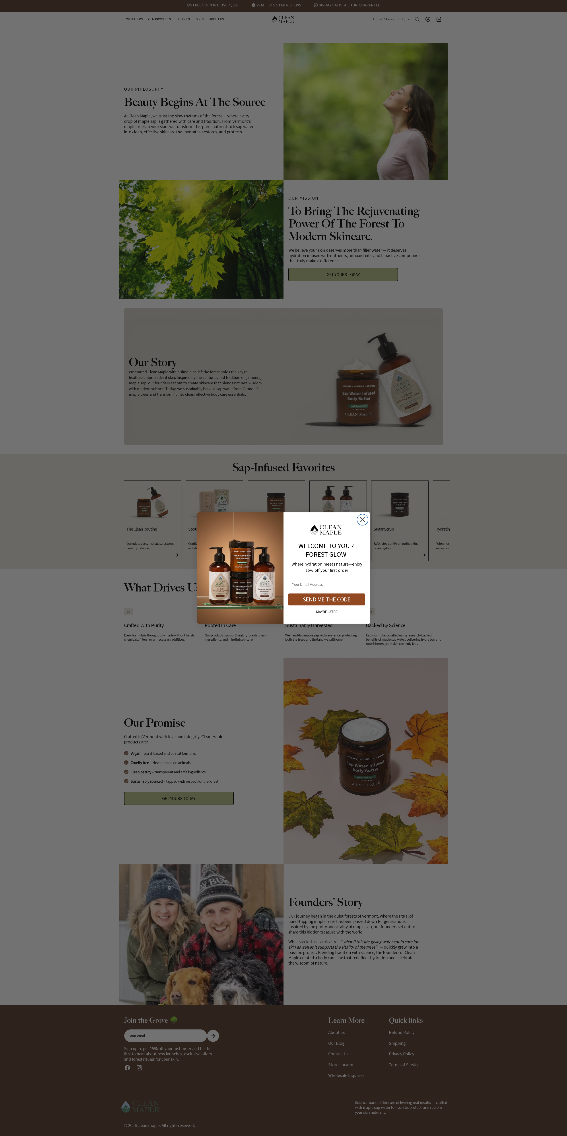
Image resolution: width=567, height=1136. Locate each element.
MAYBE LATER (327, 612)
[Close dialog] (362, 519)
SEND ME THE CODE (327, 599)
